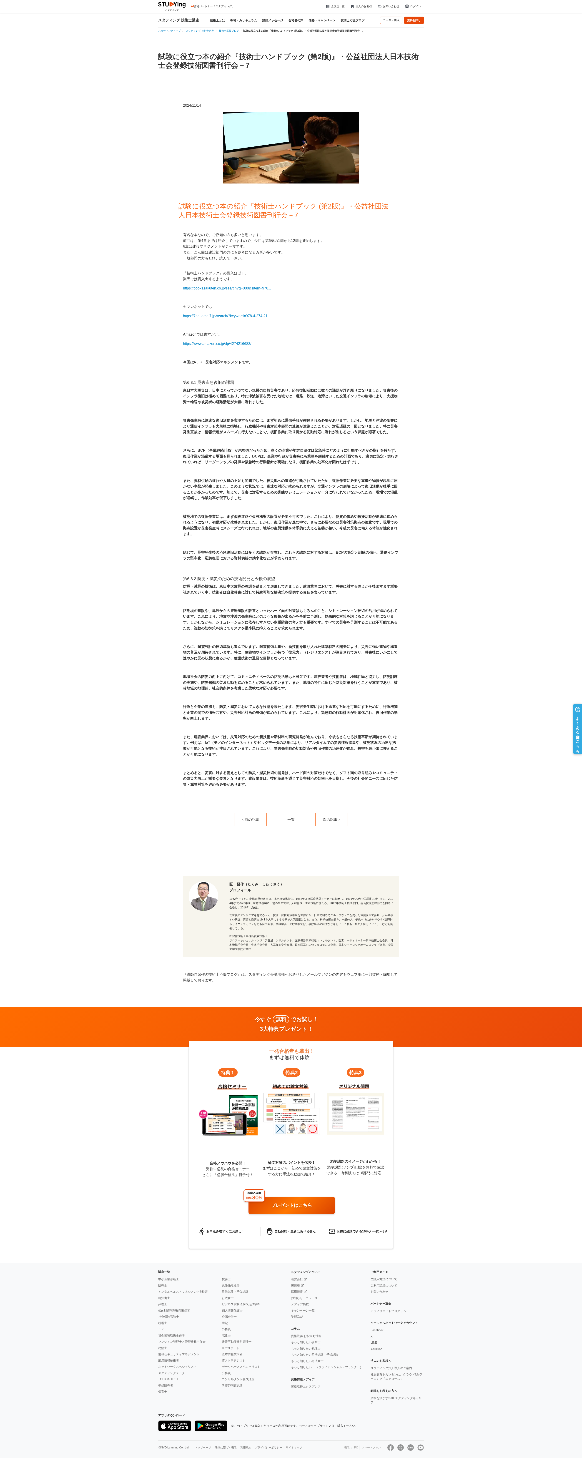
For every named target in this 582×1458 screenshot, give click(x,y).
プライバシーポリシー (268, 1447)
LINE (374, 1342)
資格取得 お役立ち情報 (306, 1336)
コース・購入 (391, 20)
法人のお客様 (364, 6)
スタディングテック (171, 1373)
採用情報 (297, 1291)
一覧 (291, 820)
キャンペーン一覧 (303, 1310)
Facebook (377, 1330)
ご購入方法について (384, 1279)
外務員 (226, 1329)
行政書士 (228, 1298)
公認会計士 (229, 1316)
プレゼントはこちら (291, 1205)
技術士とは (217, 20)
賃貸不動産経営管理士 (236, 1341)
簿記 (225, 1323)
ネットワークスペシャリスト (177, 1366)
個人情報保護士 (232, 1310)
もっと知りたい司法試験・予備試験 (314, 1354)
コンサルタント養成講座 (238, 1379)
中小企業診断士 (168, 1279)
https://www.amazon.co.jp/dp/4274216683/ (217, 344)
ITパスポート (230, 1348)
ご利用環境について (384, 1285)
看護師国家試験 (232, 1385)
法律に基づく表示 (226, 1447)
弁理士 (162, 1304)
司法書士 (164, 1298)
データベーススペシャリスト (241, 1366)
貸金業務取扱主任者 (171, 1335)
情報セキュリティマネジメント (179, 1354)
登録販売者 (165, 1385)
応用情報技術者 (168, 1360)
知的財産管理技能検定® (174, 1310)
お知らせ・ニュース (304, 1298)
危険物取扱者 (231, 1285)
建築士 (162, 1348)
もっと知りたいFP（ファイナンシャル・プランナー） (327, 1367)
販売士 (162, 1285)
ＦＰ (161, 1329)
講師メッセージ (272, 20)
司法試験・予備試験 (235, 1291)
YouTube (376, 1349)
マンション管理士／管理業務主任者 (182, 1341)
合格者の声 (295, 20)
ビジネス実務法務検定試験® (241, 1304)
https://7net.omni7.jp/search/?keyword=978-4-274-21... (226, 316)
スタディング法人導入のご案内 (391, 1368)
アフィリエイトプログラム (388, 1311)
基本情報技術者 (232, 1354)
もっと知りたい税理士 (306, 1348)
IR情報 (295, 1285)
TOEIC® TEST (168, 1379)
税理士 (162, 1323)
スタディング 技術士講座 (178, 20)
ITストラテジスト (233, 1360)
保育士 (162, 1391)
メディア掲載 (300, 1304)
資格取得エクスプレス (306, 1386)
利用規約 (245, 1447)
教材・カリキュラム (243, 20)
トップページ (203, 1447)
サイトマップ (294, 1447)
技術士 (226, 1279)
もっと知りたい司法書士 (307, 1361)
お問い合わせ (391, 6)
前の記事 (252, 820)
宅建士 (226, 1335)
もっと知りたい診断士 (306, 1342)
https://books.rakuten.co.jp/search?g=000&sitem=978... (227, 288)
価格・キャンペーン (322, 20)
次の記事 (330, 820)
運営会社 (297, 1279)
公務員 (226, 1373)
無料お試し (414, 20)
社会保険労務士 (168, 1316)
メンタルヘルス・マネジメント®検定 (183, 1291)
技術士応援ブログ (352, 20)
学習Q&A (297, 1316)
